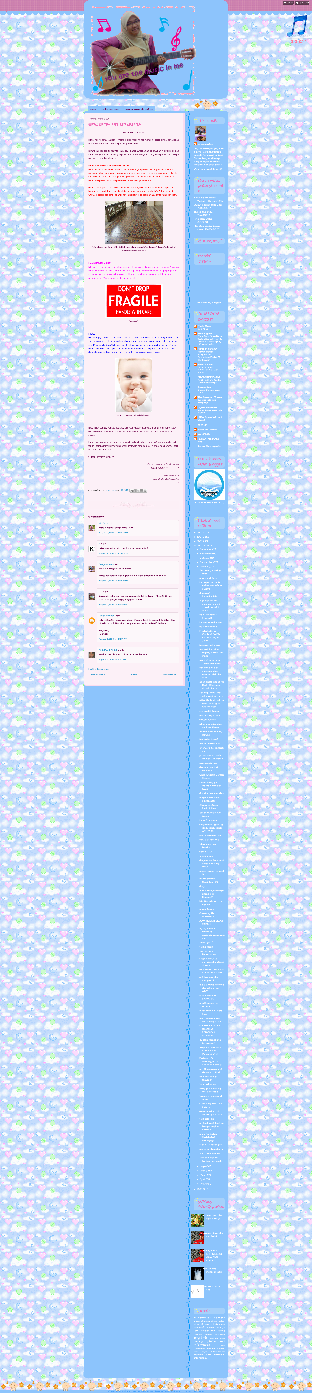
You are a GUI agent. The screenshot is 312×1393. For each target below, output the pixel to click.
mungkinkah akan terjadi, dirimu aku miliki (211, 652)
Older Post (169, 674)
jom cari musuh (208, 1084)
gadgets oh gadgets (211, 1149)
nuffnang (220, 1338)
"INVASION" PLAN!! (209, 377)
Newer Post (98, 674)
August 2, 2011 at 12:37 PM (113, 533)
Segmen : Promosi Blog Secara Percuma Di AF (210, 1050)
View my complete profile (209, 169)
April (203, 1179)
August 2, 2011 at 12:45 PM (113, 553)
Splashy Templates (194, 1391)
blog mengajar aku (209, 645)
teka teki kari (206, 1118)
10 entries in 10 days (207, 1317)
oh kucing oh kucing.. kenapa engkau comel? (211, 1126)
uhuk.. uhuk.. (206, 856)
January (205, 1183)
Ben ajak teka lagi (209, 839)
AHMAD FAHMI (108, 649)
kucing (221, 1330)
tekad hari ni (206, 946)
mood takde (206, 909)
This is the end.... (203, 211)
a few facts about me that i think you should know (211, 703)
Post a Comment (98, 669)
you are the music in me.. (141, 1391)
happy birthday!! (208, 739)
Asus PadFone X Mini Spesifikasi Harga (209, 381)
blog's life (199, 1324)
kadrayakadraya (208, 762)
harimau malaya (216, 1327)
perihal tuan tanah (110, 108)
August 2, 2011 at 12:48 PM (113, 581)
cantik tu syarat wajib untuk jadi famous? (211, 893)
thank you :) (206, 942)
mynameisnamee (207, 407)
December (206, 549)
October (205, 558)
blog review (218, 1321)
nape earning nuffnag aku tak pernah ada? (211, 987)
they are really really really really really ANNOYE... (211, 827)
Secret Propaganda (209, 446)
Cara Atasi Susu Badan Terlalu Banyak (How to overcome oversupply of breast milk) (210, 340)
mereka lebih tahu (209, 743)
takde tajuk (205, 851)
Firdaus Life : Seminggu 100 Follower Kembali (210, 1061)
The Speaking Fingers (210, 397)
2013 (201, 536)
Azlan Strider (106, 615)
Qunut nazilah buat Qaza (208, 204)
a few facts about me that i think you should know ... (211, 685)
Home (93, 108)
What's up (203, 329)
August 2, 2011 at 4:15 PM (112, 659)
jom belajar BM (204, 1330)
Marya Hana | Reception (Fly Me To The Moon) (209, 357)
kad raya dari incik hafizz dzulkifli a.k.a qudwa (211, 585)
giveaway (220, 1324)
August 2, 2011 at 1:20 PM (113, 605)
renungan (199, 1348)
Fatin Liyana (205, 333)
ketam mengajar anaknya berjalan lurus (210, 785)
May (203, 1175)
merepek (220, 1334)
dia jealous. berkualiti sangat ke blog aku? (211, 863)
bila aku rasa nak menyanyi (207, 401)
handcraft (199, 1327)
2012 (201, 541)
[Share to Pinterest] (145, 491)
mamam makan (203, 1334)
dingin (202, 886)
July (202, 1166)
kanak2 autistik (208, 820)
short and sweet (208, 578)
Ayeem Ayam (205, 387)
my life (200, 1337)
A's (100, 591)
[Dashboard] (302, 3)
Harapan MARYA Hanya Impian (207, 350)
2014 (201, 532)
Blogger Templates (164, 1391)
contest (209, 1324)
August (204, 566)
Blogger (216, 302)
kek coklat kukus (209, 711)
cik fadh (103, 523)
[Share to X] (138, 491)
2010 (201, 1189)
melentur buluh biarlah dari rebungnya (208, 1137)
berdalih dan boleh (210, 835)
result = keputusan (210, 715)
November (206, 553)
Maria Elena (204, 326)
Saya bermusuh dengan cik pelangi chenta (211, 961)
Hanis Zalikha (205, 364)
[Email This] (131, 491)
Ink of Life (204, 434)
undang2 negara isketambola (138, 108)
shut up (202, 424)
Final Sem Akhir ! (203, 218)
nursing (198, 1341)
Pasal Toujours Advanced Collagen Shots (208, 370)
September (206, 562)
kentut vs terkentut (210, 622)
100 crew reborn (209, 1153)
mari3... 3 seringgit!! (210, 1144)
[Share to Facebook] (141, 491)
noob (211, 1338)
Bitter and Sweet (207, 429)
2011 (200, 545)
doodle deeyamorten (211, 793)
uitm (208, 1354)
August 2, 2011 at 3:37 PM (113, 639)
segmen (210, 1348)
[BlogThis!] (134, 491)
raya (222, 1345)
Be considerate (208, 626)
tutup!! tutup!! (207, 719)
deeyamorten (106, 564)
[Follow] (288, 3)
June (203, 1170)
